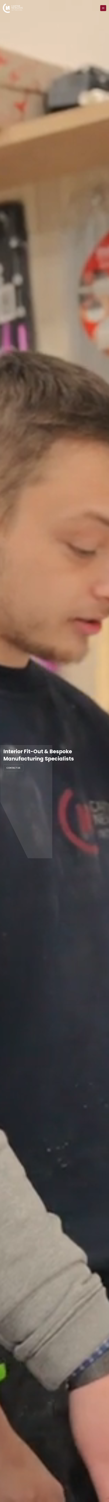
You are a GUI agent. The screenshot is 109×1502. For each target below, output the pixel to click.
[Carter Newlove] (13, 8)
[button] (13, 767)
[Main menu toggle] (103, 8)
